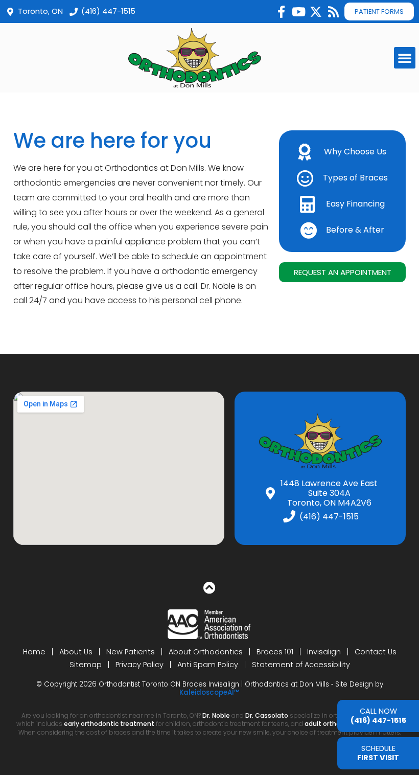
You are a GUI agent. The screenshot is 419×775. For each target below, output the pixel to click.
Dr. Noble (216, 715)
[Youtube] (298, 12)
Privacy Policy (139, 664)
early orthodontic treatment (109, 723)
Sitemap (85, 664)
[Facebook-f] (281, 12)
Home (34, 652)
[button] (404, 58)
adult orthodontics (334, 723)
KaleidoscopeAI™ (209, 693)
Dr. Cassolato (266, 715)
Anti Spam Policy (207, 664)
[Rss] (333, 12)
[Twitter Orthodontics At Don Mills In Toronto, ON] (316, 12)
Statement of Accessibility (301, 664)
